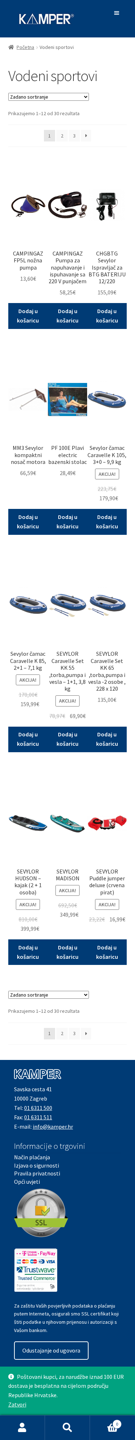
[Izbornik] (118, 13)
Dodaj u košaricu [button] (28, 315)
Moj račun (22, 1428)
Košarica (104, 1421)
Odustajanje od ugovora (51, 1350)
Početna (25, 47)
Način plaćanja (32, 1157)
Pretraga (67, 1428)
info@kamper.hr (53, 1126)
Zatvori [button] (17, 1404)
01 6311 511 (38, 1117)
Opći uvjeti (27, 1181)
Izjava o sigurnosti (36, 1165)
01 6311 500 (38, 1107)
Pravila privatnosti (37, 1173)
